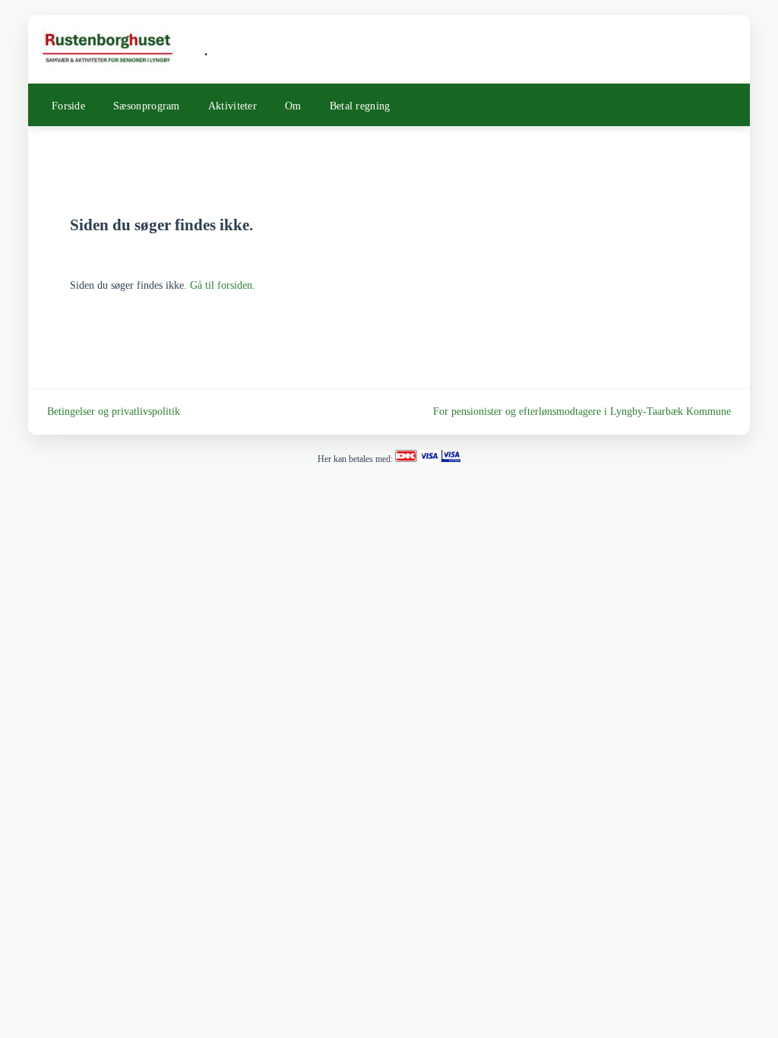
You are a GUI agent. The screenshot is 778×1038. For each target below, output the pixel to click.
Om (293, 106)
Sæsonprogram (146, 106)
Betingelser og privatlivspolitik (113, 411)
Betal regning (360, 106)
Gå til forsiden (221, 285)
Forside (68, 106)
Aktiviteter (232, 106)
